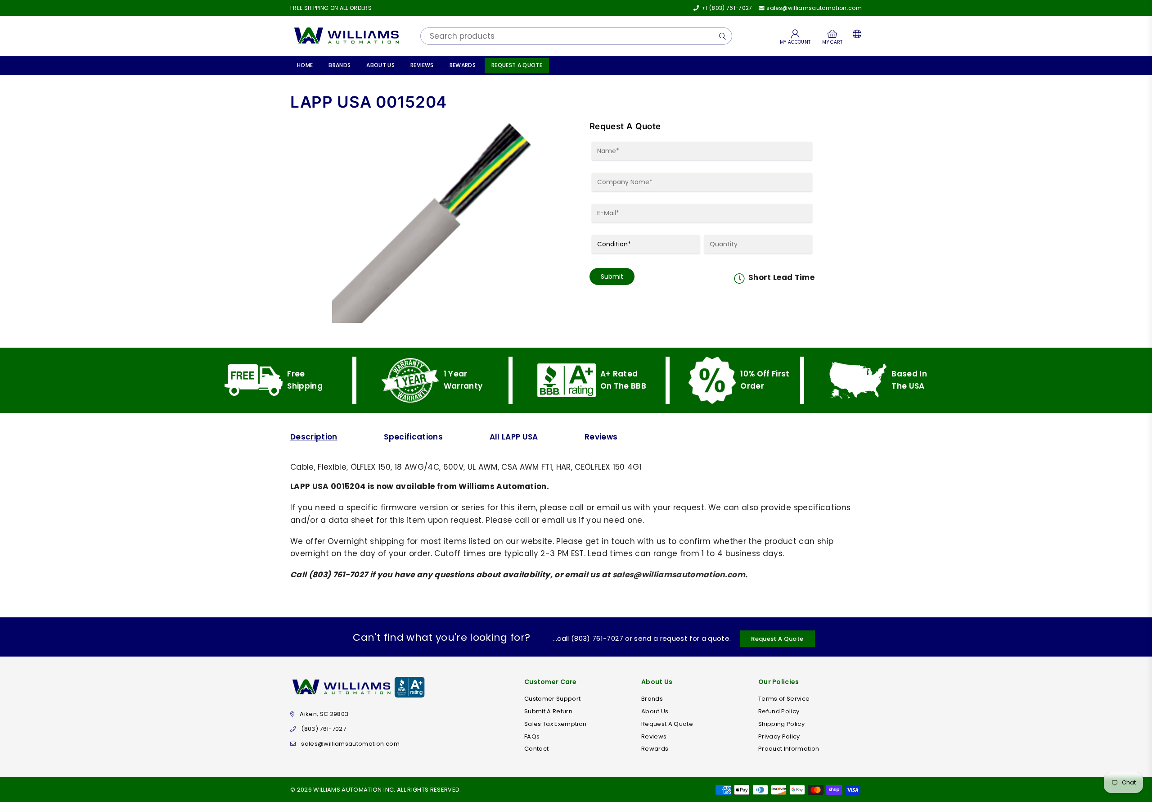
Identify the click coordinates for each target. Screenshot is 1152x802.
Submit (612, 276)
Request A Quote (516, 65)
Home (305, 65)
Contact (536, 748)
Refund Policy (778, 711)
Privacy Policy (779, 736)
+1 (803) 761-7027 (726, 8)
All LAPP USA (514, 436)
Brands (339, 65)
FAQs (532, 736)
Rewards (463, 65)
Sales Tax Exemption (555, 724)
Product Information (788, 748)
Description (314, 436)
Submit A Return (548, 711)
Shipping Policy (781, 724)
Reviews (421, 65)
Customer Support (552, 698)
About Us (380, 65)
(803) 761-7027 (323, 729)
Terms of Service (784, 698)
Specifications (413, 436)
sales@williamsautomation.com (813, 8)
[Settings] (855, 36)
